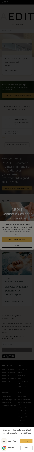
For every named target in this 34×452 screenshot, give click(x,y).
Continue (26, 448)
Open (26, 441)
